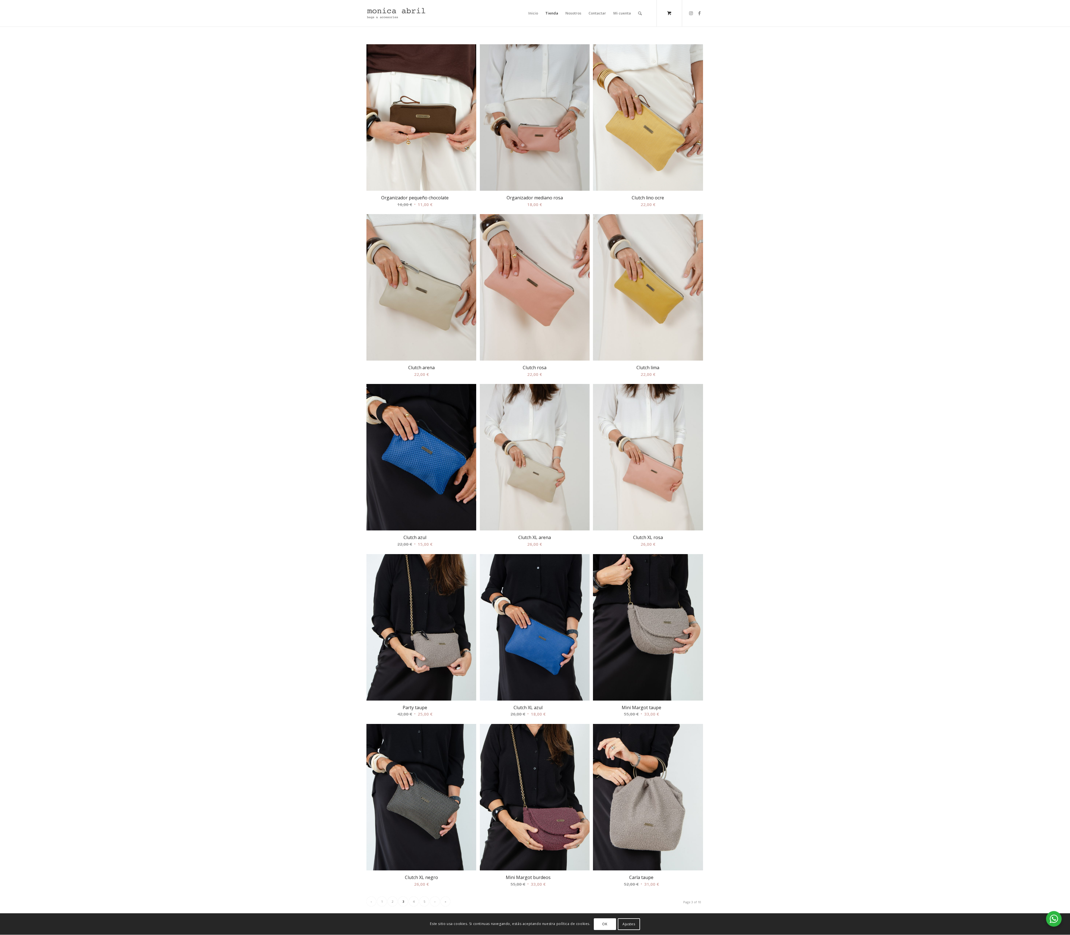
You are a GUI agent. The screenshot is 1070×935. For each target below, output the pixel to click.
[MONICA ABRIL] (396, 13)
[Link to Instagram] (691, 13)
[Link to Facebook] (699, 13)
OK (604, 924)
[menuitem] (533, 13)
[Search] (639, 13)
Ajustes (628, 924)
